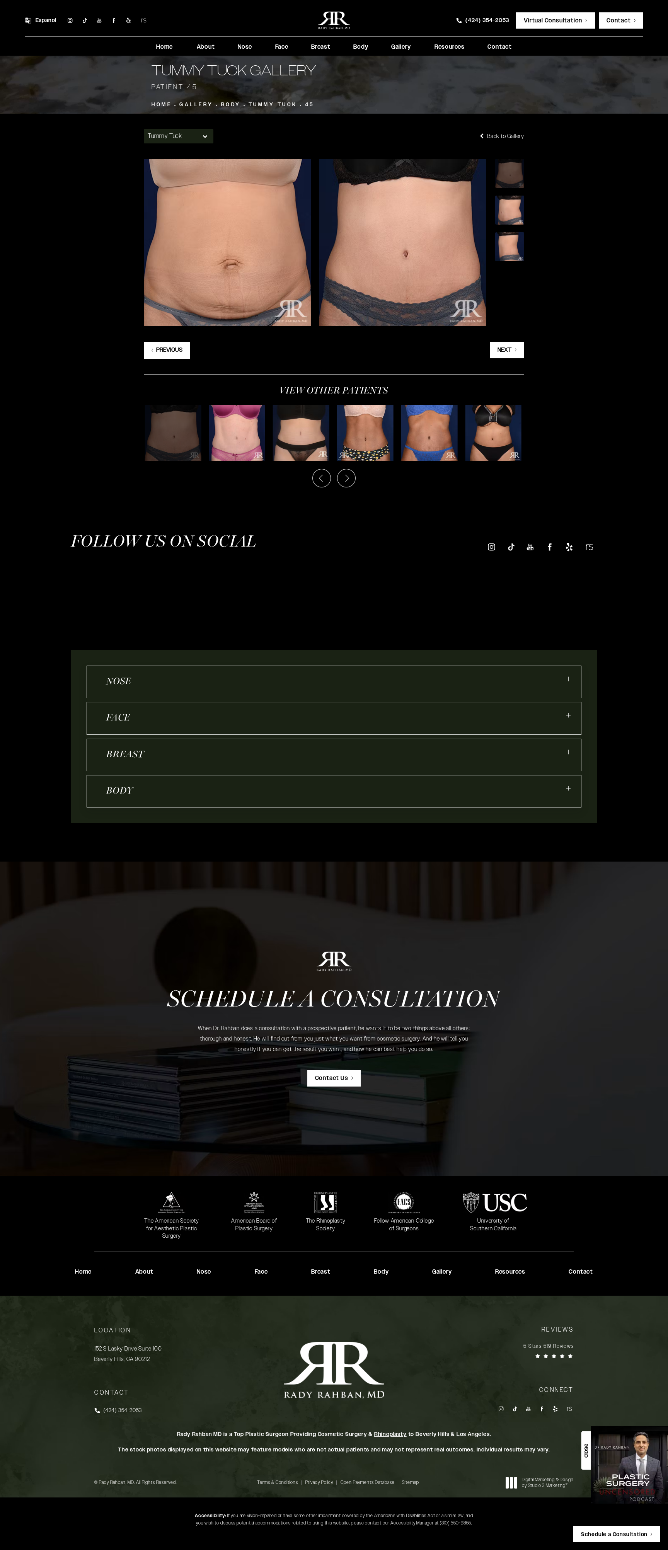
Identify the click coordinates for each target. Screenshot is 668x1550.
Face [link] (281, 47)
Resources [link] (450, 47)
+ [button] (568, 679)
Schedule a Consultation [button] (614, 1534)
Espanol (46, 20)
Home (162, 104)
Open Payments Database (368, 1482)
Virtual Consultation (553, 20)
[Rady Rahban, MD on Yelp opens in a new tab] (129, 21)
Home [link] (164, 47)
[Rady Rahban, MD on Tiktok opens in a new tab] (84, 21)
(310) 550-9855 (455, 1523)
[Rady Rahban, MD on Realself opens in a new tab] (143, 21)
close (586, 1451)
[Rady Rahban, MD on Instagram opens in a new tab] (70, 21)
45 (310, 104)
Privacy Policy (319, 1482)
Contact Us (331, 1078)
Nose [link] (245, 47)
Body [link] (360, 47)
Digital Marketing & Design (547, 1483)
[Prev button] (321, 478)
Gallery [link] (401, 47)
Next (505, 350)
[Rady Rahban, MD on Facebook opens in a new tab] (114, 21)
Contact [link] (499, 47)
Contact (619, 20)
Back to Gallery (505, 136)
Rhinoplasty (390, 1434)
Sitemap (410, 1482)
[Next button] (346, 478)
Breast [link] (321, 47)
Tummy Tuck (273, 104)
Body (231, 104)
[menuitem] (70, 21)
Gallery (196, 104)
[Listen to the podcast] (629, 1464)
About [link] (206, 47)
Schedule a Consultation (334, 1000)
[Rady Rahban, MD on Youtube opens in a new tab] (99, 21)
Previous (169, 350)
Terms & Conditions (277, 1482)
